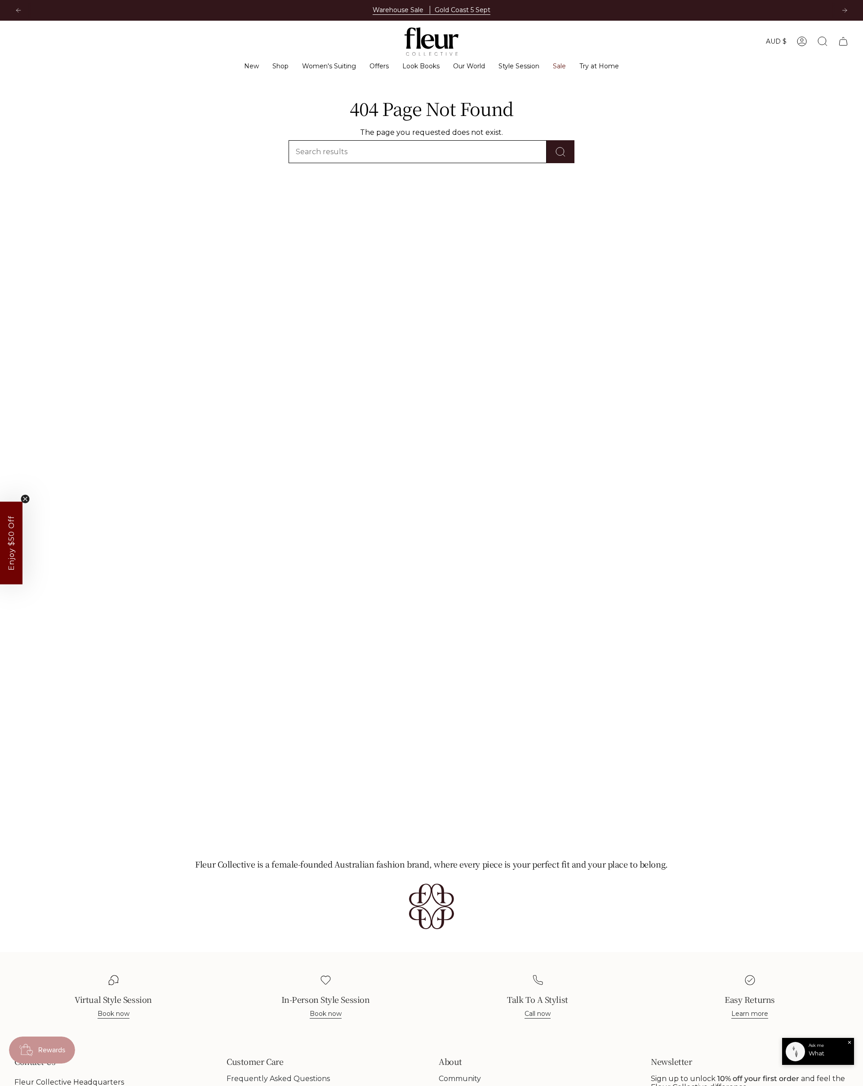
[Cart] (843, 41)
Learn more (749, 1014)
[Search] (560, 151)
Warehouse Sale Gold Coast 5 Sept (431, 10)
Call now (538, 1014)
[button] (251, 66)
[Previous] (18, 10)
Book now (113, 1014)
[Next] (845, 10)
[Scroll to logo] (431, 906)
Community (460, 1078)
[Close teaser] (25, 498)
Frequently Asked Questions (278, 1078)
